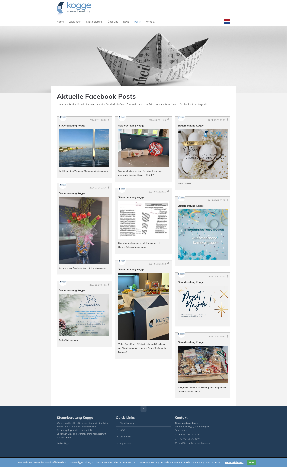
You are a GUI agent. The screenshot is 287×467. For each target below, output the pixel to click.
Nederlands (227, 21)
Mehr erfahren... (234, 462)
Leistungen (125, 436)
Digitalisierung (127, 423)
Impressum (125, 443)
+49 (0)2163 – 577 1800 (190, 434)
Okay (251, 462)
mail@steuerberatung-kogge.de (194, 443)
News (122, 429)
